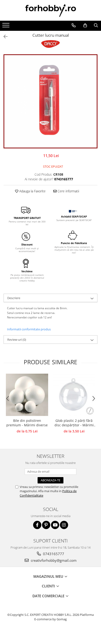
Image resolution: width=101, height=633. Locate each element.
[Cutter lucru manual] (50, 101)
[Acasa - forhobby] (50, 10)
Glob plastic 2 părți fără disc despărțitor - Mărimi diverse (74, 423)
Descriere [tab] (13, 298)
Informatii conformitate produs (29, 329)
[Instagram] (64, 525)
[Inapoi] (3, 36)
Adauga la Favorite (32, 191)
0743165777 (53, 553)
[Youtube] (55, 525)
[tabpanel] (50, 101)
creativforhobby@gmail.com (53, 560)
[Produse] (6, 26)
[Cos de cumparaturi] (85, 25)
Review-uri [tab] (16, 339)
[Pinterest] (46, 525)
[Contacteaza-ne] (73, 25)
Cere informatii (68, 191)
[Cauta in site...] (96, 25)
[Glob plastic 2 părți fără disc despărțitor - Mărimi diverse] (74, 395)
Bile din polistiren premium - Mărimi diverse (27, 422)
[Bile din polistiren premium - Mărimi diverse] (27, 395)
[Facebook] (37, 525)
